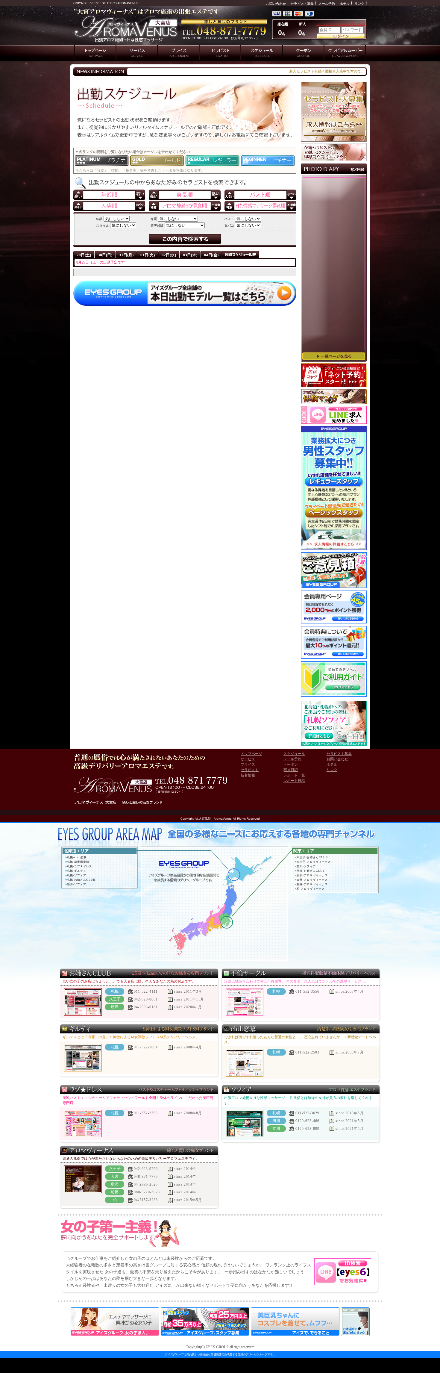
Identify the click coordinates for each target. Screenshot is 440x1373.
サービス (248, 759)
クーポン (290, 764)
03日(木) (190, 255)
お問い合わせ (276, 3)
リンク (359, 3)
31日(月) (126, 255)
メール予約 (326, 3)
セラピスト (250, 770)
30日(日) (105, 255)
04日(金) (211, 255)
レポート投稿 (294, 781)
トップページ (251, 754)
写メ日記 (290, 770)
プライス (248, 764)
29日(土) (84, 255)
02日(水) (169, 255)
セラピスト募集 (302, 3)
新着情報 (248, 775)
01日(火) (147, 255)
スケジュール (294, 754)
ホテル (345, 3)
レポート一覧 (294, 775)
